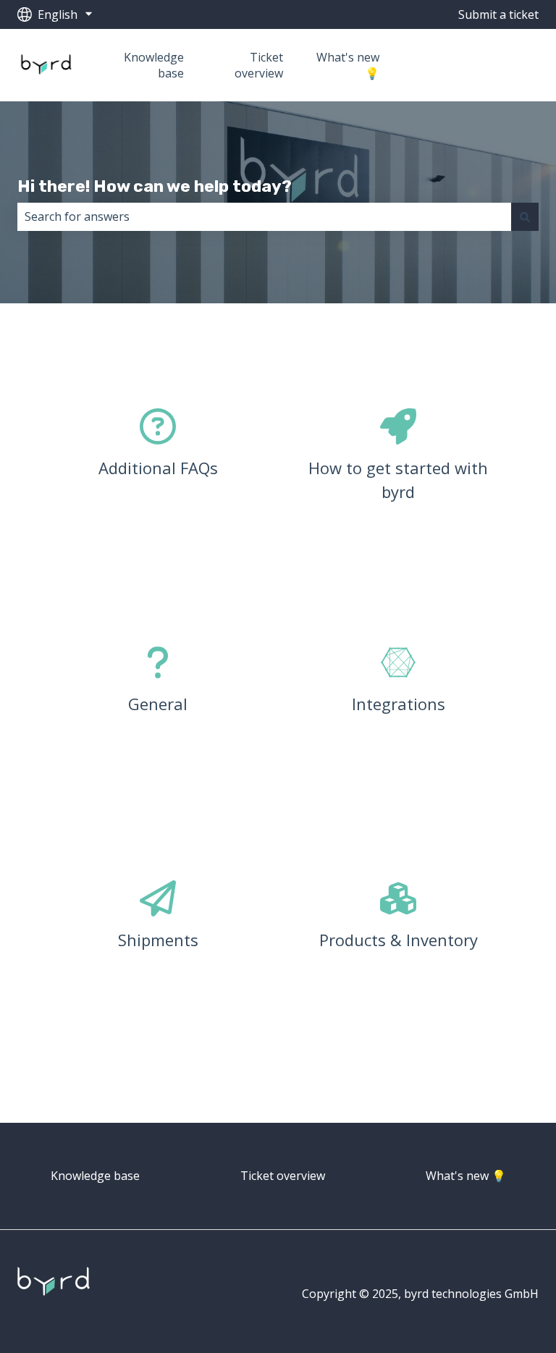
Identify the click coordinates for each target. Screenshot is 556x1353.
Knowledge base (154, 65)
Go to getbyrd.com (479, 65)
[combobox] (264, 216)
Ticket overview (259, 65)
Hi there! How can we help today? (154, 186)
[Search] (525, 216)
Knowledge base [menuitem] (95, 1176)
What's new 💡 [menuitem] (466, 1176)
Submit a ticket (498, 14)
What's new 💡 (347, 65)
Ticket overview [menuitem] (282, 1176)
